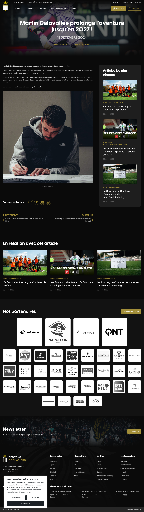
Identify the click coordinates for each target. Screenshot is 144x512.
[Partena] (9, 355)
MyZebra (138, 2)
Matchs (43, 8)
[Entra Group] (64, 401)
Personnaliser (16, 497)
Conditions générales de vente (60, 491)
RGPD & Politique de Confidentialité (127, 491)
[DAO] (72, 355)
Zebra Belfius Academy (105, 476)
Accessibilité (124, 476)
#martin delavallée (63, 45)
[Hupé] (95, 401)
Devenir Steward (79, 472)
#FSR (105, 187)
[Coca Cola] (9, 371)
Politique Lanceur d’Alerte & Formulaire (91, 496)
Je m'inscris (134, 431)
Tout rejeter (35, 497)
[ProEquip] (103, 355)
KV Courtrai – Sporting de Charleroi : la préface (117, 108)
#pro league (115, 187)
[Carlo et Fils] (119, 371)
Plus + (73, 8)
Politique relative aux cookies (21, 492)
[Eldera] (29, 332)
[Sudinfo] (48, 401)
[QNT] (114, 332)
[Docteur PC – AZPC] (40, 371)
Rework (138, 509)
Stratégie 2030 (102, 468)
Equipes (52, 465)
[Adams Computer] (79, 401)
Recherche (116, 2)
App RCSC (53, 479)
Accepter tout (25, 503)
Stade (99, 465)
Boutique (53, 476)
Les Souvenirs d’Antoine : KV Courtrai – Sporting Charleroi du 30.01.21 (119, 151)
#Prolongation (82, 45)
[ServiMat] (134, 371)
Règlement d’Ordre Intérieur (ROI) (94, 491)
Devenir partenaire (131, 311)
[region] (25, 492)
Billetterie (53, 472)
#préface (118, 103)
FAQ (131, 2)
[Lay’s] (25, 355)
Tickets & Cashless (58, 8)
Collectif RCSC (125, 472)
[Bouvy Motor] (87, 386)
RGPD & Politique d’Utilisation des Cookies (61, 496)
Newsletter (77, 468)
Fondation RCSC (102, 479)
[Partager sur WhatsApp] (48, 202)
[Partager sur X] (36, 202)
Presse (75, 476)
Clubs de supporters (127, 468)
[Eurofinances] (56, 355)
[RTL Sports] (119, 386)
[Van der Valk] (86, 332)
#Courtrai (108, 103)
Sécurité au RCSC (121, 495)
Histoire (99, 461)
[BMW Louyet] (134, 386)
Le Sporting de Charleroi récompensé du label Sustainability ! (116, 194)
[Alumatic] (40, 355)
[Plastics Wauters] (40, 386)
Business (125, 2)
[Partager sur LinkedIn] (42, 202)
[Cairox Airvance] (72, 386)
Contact (76, 461)
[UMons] (56, 371)
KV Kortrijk (33, 2)
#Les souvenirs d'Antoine (115, 145)
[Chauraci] (87, 371)
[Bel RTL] (103, 386)
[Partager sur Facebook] (30, 202)
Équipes (31, 8)
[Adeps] (25, 386)
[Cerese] (119, 355)
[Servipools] (103, 371)
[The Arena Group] (72, 371)
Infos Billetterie (125, 465)
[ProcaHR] (9, 386)
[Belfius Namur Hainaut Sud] (134, 355)
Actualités (18, 8)
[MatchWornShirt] (25, 371)
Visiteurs (123, 479)
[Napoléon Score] (58, 332)
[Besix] (56, 386)
